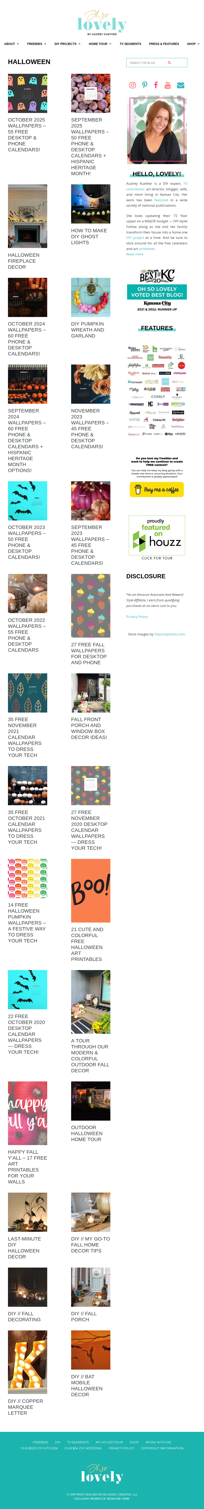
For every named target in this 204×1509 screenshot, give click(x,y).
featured (162, 200)
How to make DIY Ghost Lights (89, 236)
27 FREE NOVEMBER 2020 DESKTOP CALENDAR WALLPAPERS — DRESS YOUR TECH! (89, 830)
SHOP (191, 44)
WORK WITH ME (158, 1442)
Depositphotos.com (169, 634)
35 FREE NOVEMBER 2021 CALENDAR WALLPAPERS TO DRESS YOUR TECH (25, 737)
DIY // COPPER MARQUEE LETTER (25, 1407)
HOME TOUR (98, 44)
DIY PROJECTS (65, 44)
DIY (57, 1442)
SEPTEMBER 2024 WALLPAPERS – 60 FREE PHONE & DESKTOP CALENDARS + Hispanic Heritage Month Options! (27, 440)
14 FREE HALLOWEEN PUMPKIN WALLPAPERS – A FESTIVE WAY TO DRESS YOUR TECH (27, 922)
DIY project (135, 237)
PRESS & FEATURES (164, 44)
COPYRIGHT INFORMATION (162, 1448)
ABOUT (9, 44)
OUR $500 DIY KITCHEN (39, 1448)
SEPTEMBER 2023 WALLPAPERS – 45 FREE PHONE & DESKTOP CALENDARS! (90, 545)
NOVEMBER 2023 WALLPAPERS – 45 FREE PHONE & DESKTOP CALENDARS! (90, 428)
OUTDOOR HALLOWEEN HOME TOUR (87, 1133)
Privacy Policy (137, 616)
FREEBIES (34, 44)
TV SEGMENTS (130, 44)
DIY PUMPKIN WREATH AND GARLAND (87, 329)
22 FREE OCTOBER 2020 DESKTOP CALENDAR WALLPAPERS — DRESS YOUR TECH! (26, 1034)
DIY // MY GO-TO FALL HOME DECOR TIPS (90, 1244)
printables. (147, 248)
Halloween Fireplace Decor (23, 261)
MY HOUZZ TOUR (109, 1442)
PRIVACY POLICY (121, 1448)
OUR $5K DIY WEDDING (83, 1448)
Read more (134, 254)
